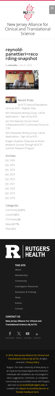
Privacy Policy (32, 362)
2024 (12, 169)
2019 (12, 193)
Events (18, 303)
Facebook (10, 337)
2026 (12, 160)
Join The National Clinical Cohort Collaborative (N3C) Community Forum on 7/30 (27, 125)
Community (11, 210)
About (18, 269)
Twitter (19, 337)
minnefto (12, 65)
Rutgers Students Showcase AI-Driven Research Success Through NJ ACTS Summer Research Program (25, 145)
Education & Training (25, 292)
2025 (12, 165)
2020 (12, 188)
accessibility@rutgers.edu (32, 385)
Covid (8, 214)
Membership (21, 275)
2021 (12, 183)
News (8, 224)
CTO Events (11, 219)
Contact (19, 308)
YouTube (28, 337)
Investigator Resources (26, 286)
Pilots (8, 228)
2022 (12, 179)
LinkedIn (37, 337)
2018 (12, 198)
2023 (12, 174)
